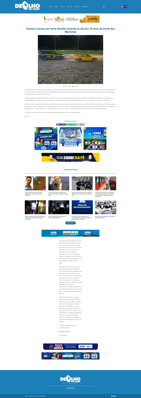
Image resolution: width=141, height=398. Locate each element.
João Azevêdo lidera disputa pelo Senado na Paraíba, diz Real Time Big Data (58, 194)
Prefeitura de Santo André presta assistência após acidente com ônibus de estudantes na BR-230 (81, 218)
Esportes (85, 7)
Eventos (77, 7)
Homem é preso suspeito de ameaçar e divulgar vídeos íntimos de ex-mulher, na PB (82, 194)
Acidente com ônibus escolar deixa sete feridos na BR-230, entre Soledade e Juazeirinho (35, 218)
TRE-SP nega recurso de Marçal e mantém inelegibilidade (57, 217)
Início (51, 7)
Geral (57, 7)
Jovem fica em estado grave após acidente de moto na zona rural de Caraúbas (33, 194)
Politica (69, 7)
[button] (104, 6)
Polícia (63, 7)
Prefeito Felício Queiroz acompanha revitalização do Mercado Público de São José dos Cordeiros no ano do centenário (104, 194)
